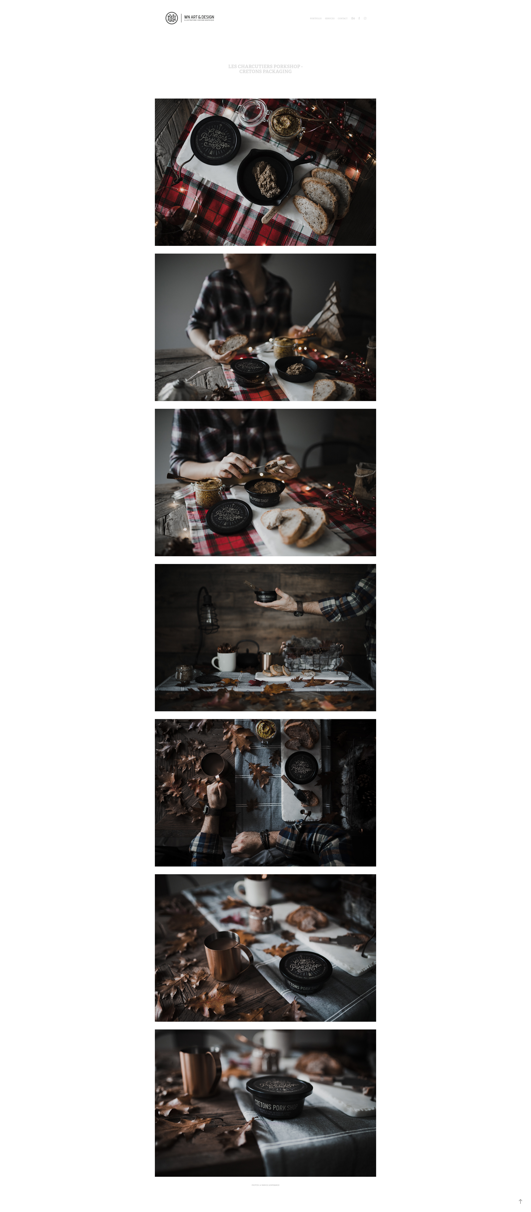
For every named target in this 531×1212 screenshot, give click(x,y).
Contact (343, 18)
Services (330, 18)
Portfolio (316, 18)
